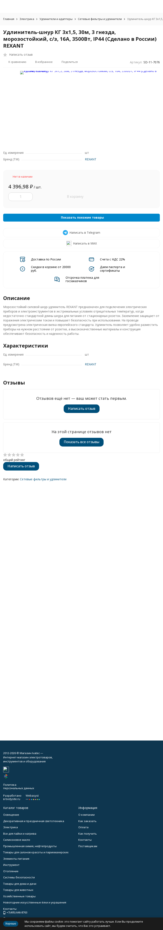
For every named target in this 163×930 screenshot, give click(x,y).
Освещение (11, 815)
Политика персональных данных (18, 786)
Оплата (83, 827)
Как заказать (87, 821)
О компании (86, 815)
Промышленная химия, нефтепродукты (30, 846)
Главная (8, 19)
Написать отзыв (81, 408)
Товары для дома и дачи (19, 884)
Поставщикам (87, 846)
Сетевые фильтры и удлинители (100, 19)
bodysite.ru (13, 799)
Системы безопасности (19, 877)
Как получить (87, 833)
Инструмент (11, 865)
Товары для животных (18, 890)
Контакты (85, 840)
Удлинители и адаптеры (56, 19)
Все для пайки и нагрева (19, 833)
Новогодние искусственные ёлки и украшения (34, 902)
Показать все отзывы (81, 442)
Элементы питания (16, 859)
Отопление (10, 871)
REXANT (90, 159)
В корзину (75, 196)
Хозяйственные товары (19, 896)
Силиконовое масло (16, 840)
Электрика (27, 19)
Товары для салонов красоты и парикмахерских (36, 852)
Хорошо (10, 923)
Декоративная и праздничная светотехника (33, 821)
